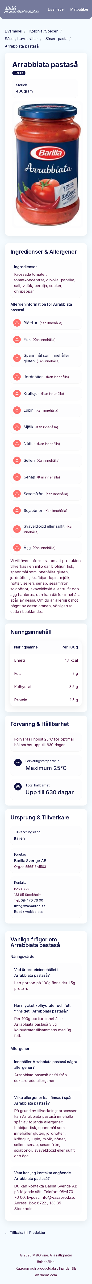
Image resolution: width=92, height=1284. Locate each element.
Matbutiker (79, 9)
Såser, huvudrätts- (21, 38)
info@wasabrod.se (30, 906)
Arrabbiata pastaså (22, 46)
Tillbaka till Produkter (25, 1233)
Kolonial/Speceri (44, 31)
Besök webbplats (28, 912)
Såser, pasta (56, 38)
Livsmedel (56, 9)
